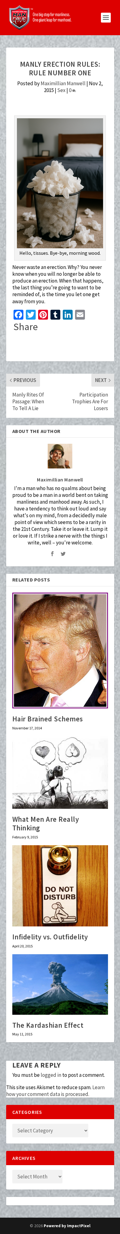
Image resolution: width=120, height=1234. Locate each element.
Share (26, 327)
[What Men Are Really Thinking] (60, 772)
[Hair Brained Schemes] (60, 651)
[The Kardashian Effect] (60, 984)
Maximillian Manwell (63, 83)
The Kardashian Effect (48, 1025)
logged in (51, 1075)
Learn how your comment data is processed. (55, 1091)
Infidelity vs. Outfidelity (50, 936)
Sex (61, 90)
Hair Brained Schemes (47, 718)
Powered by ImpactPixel (67, 1225)
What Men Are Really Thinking (45, 823)
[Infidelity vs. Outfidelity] (60, 886)
